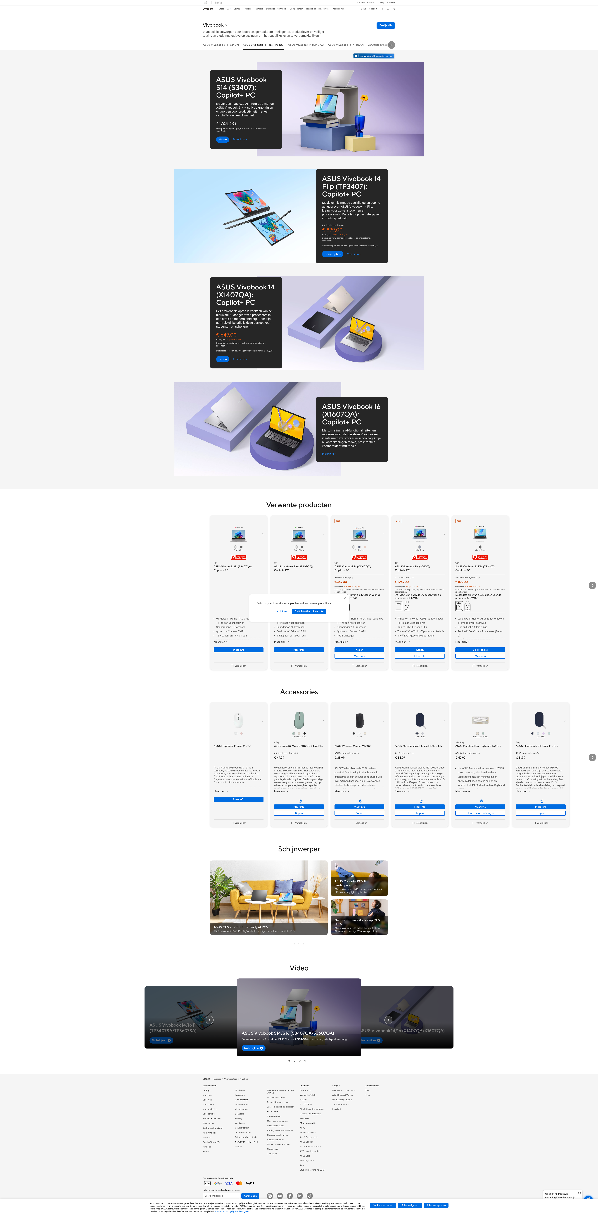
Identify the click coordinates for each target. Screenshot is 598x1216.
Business (391, 2)
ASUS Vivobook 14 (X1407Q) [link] (306, 45)
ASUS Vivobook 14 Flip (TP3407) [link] (263, 45)
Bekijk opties (480, 650)
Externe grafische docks (246, 1137)
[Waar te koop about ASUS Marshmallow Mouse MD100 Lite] (420, 801)
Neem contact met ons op (344, 1090)
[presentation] (300, 801)
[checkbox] (238, 666)
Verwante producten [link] (380, 45)
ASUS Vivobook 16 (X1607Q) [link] (346, 45)
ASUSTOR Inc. (306, 1104)
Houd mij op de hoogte (480, 813)
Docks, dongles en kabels (278, 1144)
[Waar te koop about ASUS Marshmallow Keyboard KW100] (480, 801)
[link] (208, 9)
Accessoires (208, 1123)
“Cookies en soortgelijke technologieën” (232, 1211)
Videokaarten (241, 1109)
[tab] (289, 1061)
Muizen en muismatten (277, 1121)
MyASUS (336, 1109)
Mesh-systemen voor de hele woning (280, 1091)
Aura (302, 1165)
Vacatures (304, 1118)
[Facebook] (290, 1196)
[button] (380, 2)
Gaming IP (272, 1153)
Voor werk (207, 1100)
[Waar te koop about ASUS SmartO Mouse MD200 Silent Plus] (299, 801)
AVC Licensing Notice (310, 1151)
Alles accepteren (436, 1205)
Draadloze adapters (276, 1097)
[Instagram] (270, 1196)
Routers (238, 1146)
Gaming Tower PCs (211, 1142)
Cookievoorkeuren (383, 1205)
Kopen (359, 650)
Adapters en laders (275, 1139)
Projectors (240, 1095)
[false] (222, 140)
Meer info (238, 650)
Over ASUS (305, 1090)
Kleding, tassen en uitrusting (280, 1130)
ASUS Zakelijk (306, 1142)
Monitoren (240, 1090)
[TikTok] (310, 1196)
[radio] (236, 547)
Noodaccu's (272, 1149)
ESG (367, 1090)
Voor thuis (207, 1095)
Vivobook (244, 1079)
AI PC (302, 1128)
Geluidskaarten (242, 1128)
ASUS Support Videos (342, 1095)
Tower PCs (208, 1137)
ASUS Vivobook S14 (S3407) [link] (221, 45)
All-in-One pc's (209, 1133)
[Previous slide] (210, 1020)
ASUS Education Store (310, 1146)
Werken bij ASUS (308, 1095)
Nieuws (303, 1099)
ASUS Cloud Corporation (311, 1109)
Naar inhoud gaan (204, 9)
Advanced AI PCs (308, 1132)
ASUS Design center (309, 1137)
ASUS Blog (305, 1156)
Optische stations (243, 1132)
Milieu (367, 1095)
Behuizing (239, 1114)
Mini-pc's (207, 1147)
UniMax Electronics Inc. (311, 1113)
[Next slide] (391, 45)
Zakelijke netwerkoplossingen (280, 1107)
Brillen (206, 1151)
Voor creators (209, 1104)
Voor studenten (210, 1109)
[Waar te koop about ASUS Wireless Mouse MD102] (359, 801)
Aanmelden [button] (250, 1195)
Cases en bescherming (277, 1135)
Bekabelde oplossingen (277, 1102)
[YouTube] (280, 1196)
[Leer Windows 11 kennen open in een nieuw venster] (374, 56)
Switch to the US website (309, 611)
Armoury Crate (307, 1160)
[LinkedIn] (300, 1196)
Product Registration (342, 1099)
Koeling (238, 1118)
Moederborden (242, 1104)
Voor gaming (209, 1114)
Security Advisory (340, 1104)
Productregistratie (365, 2)
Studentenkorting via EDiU (312, 1170)
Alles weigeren (410, 1205)
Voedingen (240, 1123)
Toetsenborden (274, 1116)
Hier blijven (281, 611)
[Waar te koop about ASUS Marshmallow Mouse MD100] (541, 801)
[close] (345, 598)
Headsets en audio (275, 1125)
